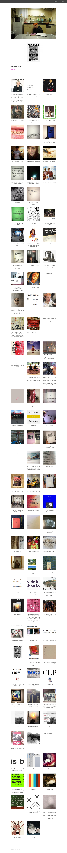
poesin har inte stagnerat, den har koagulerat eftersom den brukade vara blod (33, 245)
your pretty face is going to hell (17, 572)
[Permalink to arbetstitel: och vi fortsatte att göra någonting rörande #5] (17, 631)
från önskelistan (49, 768)
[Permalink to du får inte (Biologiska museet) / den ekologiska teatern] (49, 605)
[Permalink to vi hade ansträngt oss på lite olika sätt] (33, 542)
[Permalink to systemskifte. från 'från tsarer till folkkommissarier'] (17, 696)
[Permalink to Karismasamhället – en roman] (17, 348)
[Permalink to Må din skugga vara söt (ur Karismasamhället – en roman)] (33, 481)
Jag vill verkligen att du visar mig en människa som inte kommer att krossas (17, 267)
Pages (55, 1)
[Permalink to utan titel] (17, 717)
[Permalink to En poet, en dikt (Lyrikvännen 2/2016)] (33, 501)
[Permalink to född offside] (33, 300)
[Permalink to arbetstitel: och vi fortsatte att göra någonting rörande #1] (33, 717)
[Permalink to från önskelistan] (49, 760)
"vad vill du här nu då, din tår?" (33, 357)
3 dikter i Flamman (17, 551)
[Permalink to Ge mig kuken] (33, 417)
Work (63, 1)
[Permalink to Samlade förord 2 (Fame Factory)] (49, 214)
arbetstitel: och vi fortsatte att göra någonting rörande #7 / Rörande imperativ (50, 594)
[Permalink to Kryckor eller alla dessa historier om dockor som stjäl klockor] (17, 112)
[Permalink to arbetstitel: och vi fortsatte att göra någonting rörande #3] (33, 696)
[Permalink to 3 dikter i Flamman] (17, 542)
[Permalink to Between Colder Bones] (17, 522)
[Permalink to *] (33, 760)
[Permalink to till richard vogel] (33, 437)
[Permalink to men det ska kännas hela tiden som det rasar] (49, 631)
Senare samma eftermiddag (49, 733)
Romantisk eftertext (17, 614)
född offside (33, 309)
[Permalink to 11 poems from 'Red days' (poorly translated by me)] (49, 348)
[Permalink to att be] (33, 738)
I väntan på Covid (49, 94)
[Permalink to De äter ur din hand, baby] (49, 112)
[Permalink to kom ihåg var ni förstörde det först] (33, 278)
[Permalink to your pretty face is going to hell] (17, 563)
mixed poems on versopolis (17, 446)
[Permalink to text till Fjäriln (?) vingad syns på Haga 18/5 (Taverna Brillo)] (17, 481)
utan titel (17, 726)
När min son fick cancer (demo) (49, 182)
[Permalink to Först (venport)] (17, 828)
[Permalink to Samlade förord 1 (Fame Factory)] (33, 563)
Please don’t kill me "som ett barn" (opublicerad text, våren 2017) (17, 365)
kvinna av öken (33, 640)
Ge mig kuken (33, 425)
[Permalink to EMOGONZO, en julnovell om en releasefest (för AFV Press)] (49, 132)
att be (33, 747)
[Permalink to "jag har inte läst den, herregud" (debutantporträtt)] (49, 542)
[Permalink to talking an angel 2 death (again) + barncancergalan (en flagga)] (33, 173)
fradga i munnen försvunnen (33, 265)
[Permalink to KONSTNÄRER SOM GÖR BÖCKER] (33, 675)
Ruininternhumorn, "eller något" (33, 161)
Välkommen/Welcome (49, 684)
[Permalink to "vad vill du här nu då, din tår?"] (33, 348)
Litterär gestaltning (17, 811)
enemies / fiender (49, 425)
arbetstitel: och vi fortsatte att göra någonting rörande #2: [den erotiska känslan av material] (49, 706)
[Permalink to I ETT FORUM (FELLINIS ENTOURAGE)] (17, 214)
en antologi (13, 69)
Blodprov (33, 837)
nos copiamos (17, 453)
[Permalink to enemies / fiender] (49, 417)
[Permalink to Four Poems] (33, 214)
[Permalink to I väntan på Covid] (49, 85)
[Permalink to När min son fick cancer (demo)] (49, 173)
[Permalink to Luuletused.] (49, 300)
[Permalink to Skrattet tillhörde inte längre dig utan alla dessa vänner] (33, 802)
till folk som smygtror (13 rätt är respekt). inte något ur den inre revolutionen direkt (17, 748)
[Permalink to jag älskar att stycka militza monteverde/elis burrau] (49, 437)
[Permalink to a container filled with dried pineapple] (33, 112)
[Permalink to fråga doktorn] (33, 780)
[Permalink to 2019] (49, 235)
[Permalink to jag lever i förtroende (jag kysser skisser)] (33, 396)
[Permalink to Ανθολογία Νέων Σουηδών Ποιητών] (33, 194)
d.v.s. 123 (50, 490)
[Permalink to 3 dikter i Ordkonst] (33, 522)
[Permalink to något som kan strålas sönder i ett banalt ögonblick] (17, 173)
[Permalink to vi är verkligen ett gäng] (49, 563)
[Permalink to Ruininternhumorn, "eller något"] (33, 153)
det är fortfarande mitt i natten (49, 189)
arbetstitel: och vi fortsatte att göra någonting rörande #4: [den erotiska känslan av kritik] (49, 662)
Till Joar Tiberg (49, 789)
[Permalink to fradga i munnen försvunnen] (33, 256)
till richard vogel (33, 446)
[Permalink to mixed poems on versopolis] (17, 437)
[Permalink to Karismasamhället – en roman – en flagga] (33, 323)
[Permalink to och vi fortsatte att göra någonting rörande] (49, 501)
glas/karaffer (17, 202)
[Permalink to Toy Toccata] (33, 132)
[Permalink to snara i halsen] (17, 132)
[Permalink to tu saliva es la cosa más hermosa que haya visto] (33, 583)
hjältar (17, 592)
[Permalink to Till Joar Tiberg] (49, 780)
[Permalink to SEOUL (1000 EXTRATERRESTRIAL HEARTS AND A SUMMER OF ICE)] (17, 278)
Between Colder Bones (17, 531)
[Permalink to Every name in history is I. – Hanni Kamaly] (49, 522)
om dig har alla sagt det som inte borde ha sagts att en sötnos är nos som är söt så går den (17, 791)
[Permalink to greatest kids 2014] (17, 652)
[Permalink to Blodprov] (33, 828)
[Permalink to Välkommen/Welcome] (49, 675)
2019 (49, 243)
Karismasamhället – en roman (17, 357)
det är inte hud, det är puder (49, 405)
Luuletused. (49, 309)
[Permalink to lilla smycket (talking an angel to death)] (17, 235)
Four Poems (33, 223)
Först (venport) (17, 837)
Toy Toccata (33, 141)
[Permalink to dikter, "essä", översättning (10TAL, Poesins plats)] (17, 501)
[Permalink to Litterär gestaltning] (17, 802)
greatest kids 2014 (17, 661)
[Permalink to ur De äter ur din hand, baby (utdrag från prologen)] (49, 256)
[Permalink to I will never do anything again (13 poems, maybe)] (33, 85)
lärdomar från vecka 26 (49, 466)
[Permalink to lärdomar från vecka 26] (49, 458)
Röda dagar (17, 405)
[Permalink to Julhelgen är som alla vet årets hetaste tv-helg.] (17, 675)
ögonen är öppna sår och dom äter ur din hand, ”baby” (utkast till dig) (49, 320)
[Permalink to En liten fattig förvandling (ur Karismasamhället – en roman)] (17, 417)
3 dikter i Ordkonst (33, 531)
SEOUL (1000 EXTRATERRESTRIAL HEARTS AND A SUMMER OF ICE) (17, 289)
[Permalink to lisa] (49, 717)
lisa (49, 726)
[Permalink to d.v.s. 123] (49, 481)
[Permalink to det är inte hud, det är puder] (49, 396)
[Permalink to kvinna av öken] (33, 631)
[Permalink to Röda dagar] (17, 396)
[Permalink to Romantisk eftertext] (17, 605)
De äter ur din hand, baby (49, 120)
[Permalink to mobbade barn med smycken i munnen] (49, 153)
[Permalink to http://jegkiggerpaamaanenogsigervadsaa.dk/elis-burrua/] (17, 760)
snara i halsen (17, 141)
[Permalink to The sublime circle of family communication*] (17, 153)
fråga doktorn (33, 789)
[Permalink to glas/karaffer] (17, 194)
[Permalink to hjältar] (17, 583)
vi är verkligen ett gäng (49, 572)
